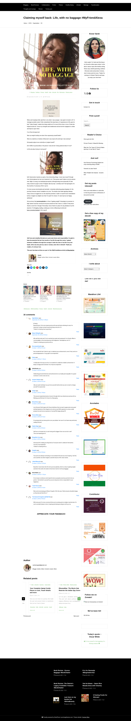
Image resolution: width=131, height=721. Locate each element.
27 (103, 699)
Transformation (95, 5)
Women (41, 9)
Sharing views (69, 92)
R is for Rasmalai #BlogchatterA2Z (89, 671)
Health (46, 92)
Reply (77, 331)
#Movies (27, 607)
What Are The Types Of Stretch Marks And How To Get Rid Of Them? (94, 148)
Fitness (61, 5)
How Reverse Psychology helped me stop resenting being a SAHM (93, 163)
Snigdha (34, 450)
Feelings (38, 92)
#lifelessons (27, 308)
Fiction (54, 5)
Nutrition (72, 608)
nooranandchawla (36, 346)
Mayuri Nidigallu (36, 333)
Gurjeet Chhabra (36, 379)
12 (92, 675)
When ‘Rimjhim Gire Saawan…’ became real (93, 173)
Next (79, 598)
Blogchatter (70, 250)
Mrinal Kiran (35, 402)
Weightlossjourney (57, 308)
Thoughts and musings (29, 9)
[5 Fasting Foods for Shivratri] (85, 698)
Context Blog (85, 717)
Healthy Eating (70, 5)
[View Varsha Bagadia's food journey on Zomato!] (93, 602)
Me (58, 92)
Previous (23, 598)
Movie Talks (32, 584)
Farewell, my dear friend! (90, 168)
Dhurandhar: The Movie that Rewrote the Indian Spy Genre (36, 589)
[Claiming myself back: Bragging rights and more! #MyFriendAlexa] (30, 290)
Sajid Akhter (35, 318)
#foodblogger (57, 608)
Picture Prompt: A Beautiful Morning (93, 143)
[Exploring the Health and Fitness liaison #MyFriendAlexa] (47, 290)
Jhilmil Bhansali (36, 461)
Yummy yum (48, 9)
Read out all (27, 610)
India (50, 92)
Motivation (62, 92)
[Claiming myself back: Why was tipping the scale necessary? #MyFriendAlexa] (63, 290)
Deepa (33, 390)
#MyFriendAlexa (34, 308)
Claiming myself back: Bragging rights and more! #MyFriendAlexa (29, 296)
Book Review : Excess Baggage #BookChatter (62, 671)
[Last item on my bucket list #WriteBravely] (56, 701)
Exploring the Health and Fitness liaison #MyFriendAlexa (46, 296)
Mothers (70, 584)
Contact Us (87, 107)
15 (65, 690)
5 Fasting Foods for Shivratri (100, 696)
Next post (76, 616)
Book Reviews (35, 5)
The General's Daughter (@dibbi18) (41, 496)
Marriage (86, 5)
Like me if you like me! (93, 279)
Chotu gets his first (89, 139)
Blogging (25, 5)
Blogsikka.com (36, 437)
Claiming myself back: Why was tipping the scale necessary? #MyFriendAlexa (63, 296)
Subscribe (88, 201)
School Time (58, 586)
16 (41, 96)
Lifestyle (78, 5)
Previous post (27, 616)
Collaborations (46, 5)
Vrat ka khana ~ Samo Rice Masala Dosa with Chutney (92, 684)
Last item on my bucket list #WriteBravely (70, 699)
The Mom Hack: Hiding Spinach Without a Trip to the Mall (65, 591)
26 (74, 704)
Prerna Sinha (35, 415)
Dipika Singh (35, 426)
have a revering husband (33, 210)
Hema (33, 357)
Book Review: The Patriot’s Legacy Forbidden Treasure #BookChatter (63, 686)
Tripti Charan (35, 485)
